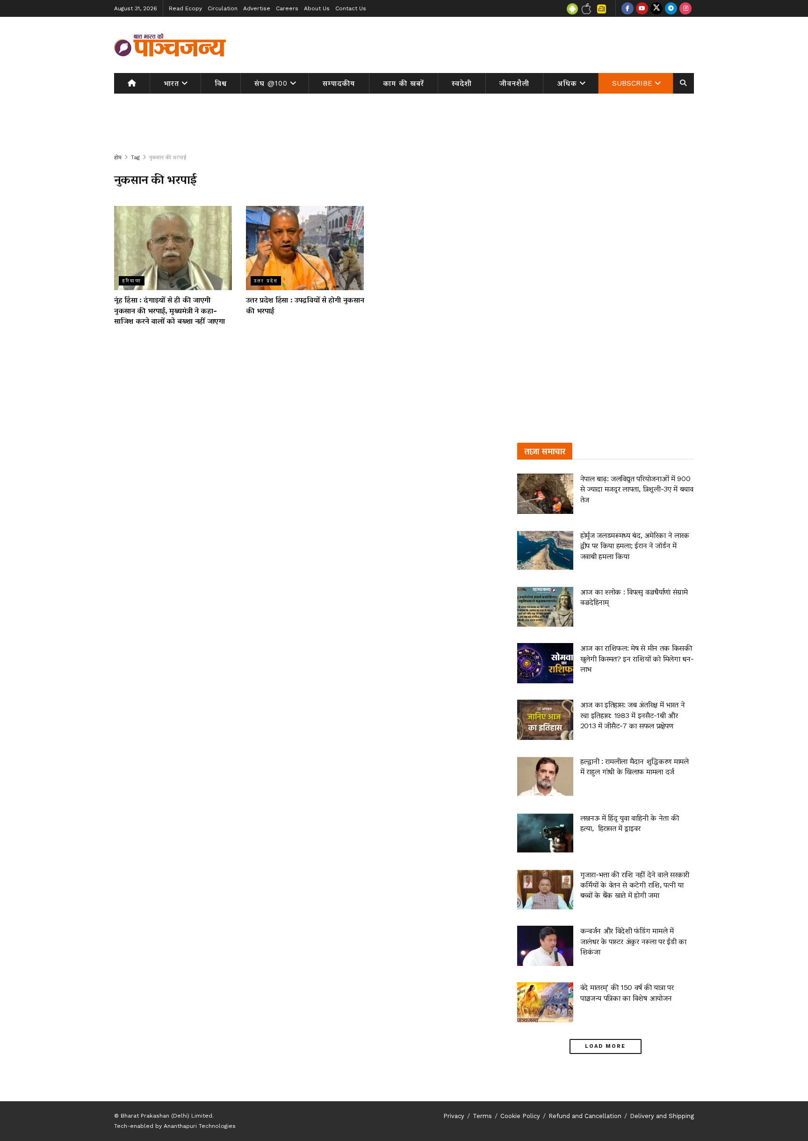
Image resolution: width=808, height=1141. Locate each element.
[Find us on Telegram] (671, 8)
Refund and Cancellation (584, 1115)
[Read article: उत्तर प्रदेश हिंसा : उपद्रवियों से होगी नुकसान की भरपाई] (305, 248)
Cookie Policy (520, 1115)
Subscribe (632, 83)
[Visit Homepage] (170, 45)
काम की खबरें (403, 83)
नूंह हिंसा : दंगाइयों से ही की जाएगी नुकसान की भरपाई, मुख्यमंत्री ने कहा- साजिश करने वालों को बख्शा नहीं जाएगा (169, 310)
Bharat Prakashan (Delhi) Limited (166, 1115)
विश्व (221, 83)
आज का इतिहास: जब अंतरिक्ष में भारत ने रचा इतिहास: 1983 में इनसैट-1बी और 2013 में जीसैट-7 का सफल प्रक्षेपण (632, 715)
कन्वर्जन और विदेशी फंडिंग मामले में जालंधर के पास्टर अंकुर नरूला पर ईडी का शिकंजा (633, 941)
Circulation (223, 8)
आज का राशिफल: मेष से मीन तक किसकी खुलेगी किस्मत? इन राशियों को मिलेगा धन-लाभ (637, 658)
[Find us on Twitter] (656, 8)
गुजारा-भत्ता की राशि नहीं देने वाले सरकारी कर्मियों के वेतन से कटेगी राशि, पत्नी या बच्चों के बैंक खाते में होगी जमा (634, 885)
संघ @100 (271, 83)
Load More (605, 1046)
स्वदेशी (462, 83)
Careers (287, 8)
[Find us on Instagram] (685, 8)
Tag (135, 157)
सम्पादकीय (339, 83)
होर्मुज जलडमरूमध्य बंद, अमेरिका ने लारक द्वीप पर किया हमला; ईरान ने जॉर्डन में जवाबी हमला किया (634, 546)
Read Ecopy (185, 8)
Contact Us (350, 8)
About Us (317, 8)
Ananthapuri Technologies (200, 1126)
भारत (171, 83)
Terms (482, 1115)
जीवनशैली (514, 83)
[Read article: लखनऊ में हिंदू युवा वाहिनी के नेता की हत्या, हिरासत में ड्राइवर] (545, 833)
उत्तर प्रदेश (266, 280)
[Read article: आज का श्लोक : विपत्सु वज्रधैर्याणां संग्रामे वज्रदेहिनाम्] (545, 607)
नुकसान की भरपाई (167, 157)
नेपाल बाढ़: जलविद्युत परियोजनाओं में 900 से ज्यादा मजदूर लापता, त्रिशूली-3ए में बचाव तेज (636, 489)
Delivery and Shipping (662, 1115)
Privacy (453, 1115)
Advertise (256, 8)
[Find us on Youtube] (642, 8)
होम (118, 157)
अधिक (567, 83)
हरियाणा (131, 280)
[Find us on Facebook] (627, 8)
